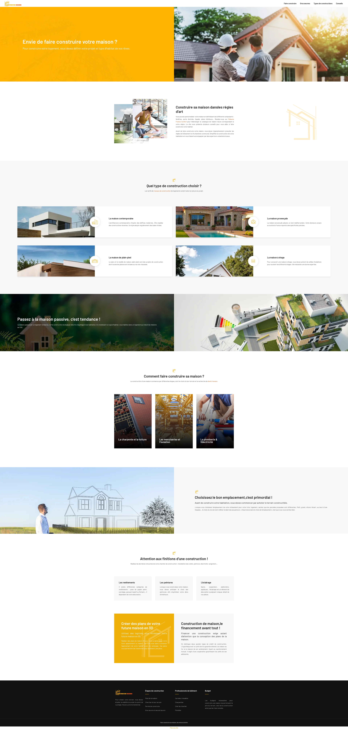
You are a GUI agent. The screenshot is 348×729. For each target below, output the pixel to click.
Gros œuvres (305, 3)
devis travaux (212, 381)
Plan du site (174, 728)
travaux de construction (162, 191)
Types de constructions (323, 3)
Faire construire (290, 3)
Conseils (339, 3)
